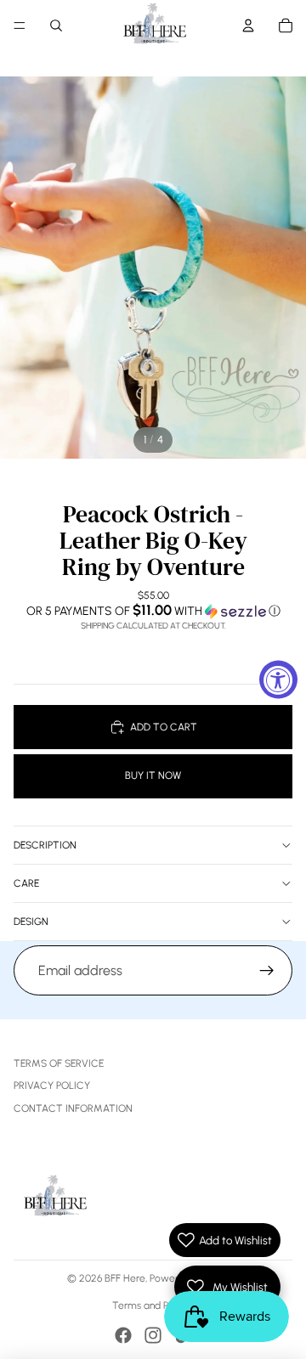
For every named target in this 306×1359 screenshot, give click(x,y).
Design (31, 922)
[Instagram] (153, 1335)
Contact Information (73, 1108)
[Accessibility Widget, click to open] (278, 680)
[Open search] (56, 25)
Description (45, 845)
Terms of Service (59, 1063)
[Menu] (19, 25)
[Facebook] (123, 1335)
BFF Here (125, 1278)
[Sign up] (267, 971)
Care (26, 883)
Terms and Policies (153, 1305)
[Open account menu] (248, 25)
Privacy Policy (52, 1085)
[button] (153, 610)
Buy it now (153, 775)
